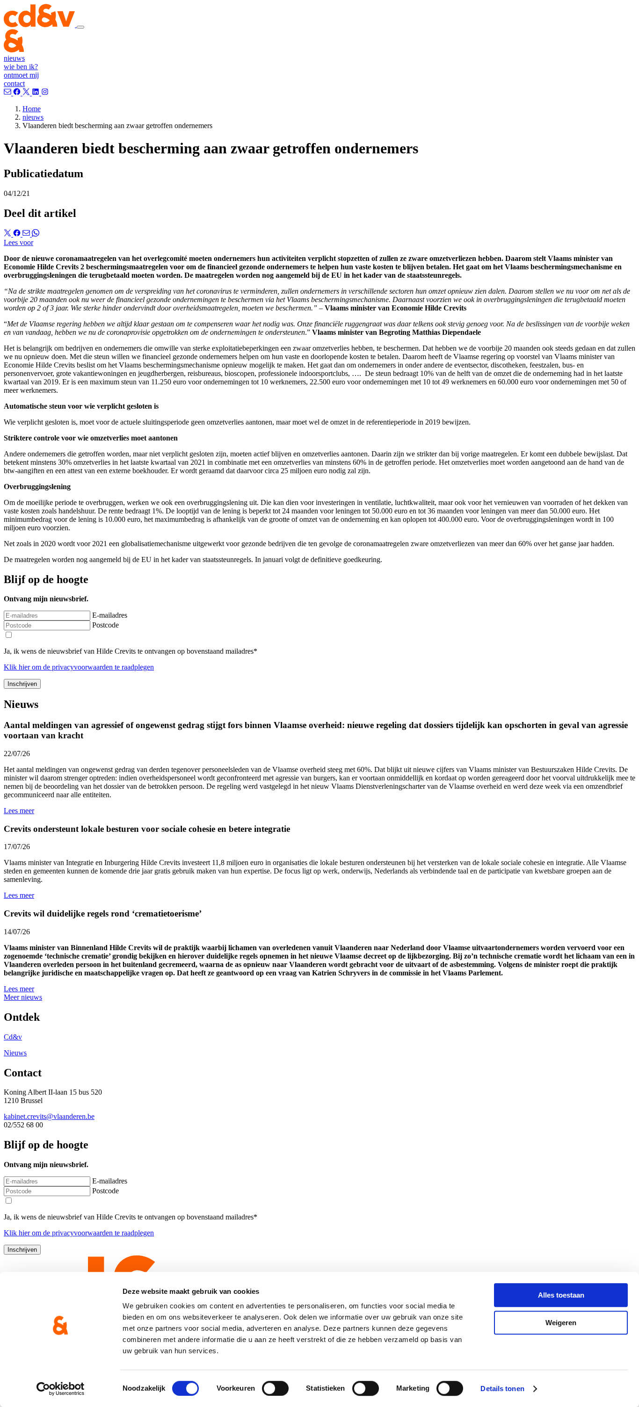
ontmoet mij (21, 75)
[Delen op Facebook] (17, 234)
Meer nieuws (23, 997)
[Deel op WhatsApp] (35, 234)
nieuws (14, 58)
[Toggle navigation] (80, 27)
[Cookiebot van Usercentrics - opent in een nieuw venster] (61, 1389)
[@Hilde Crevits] (36, 93)
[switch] (275, 1388)
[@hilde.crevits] (17, 93)
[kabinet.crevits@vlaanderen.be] (8, 93)
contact (14, 83)
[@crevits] (27, 93)
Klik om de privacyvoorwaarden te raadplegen (79, 667)
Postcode (105, 625)
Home (31, 109)
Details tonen (502, 1389)
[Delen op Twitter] (8, 234)
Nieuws (15, 1053)
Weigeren (560, 1323)
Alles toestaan (561, 1295)
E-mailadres (109, 615)
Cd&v (13, 1037)
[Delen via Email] (27, 234)
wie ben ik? (21, 67)
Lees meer (19, 811)
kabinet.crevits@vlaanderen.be (49, 1116)
